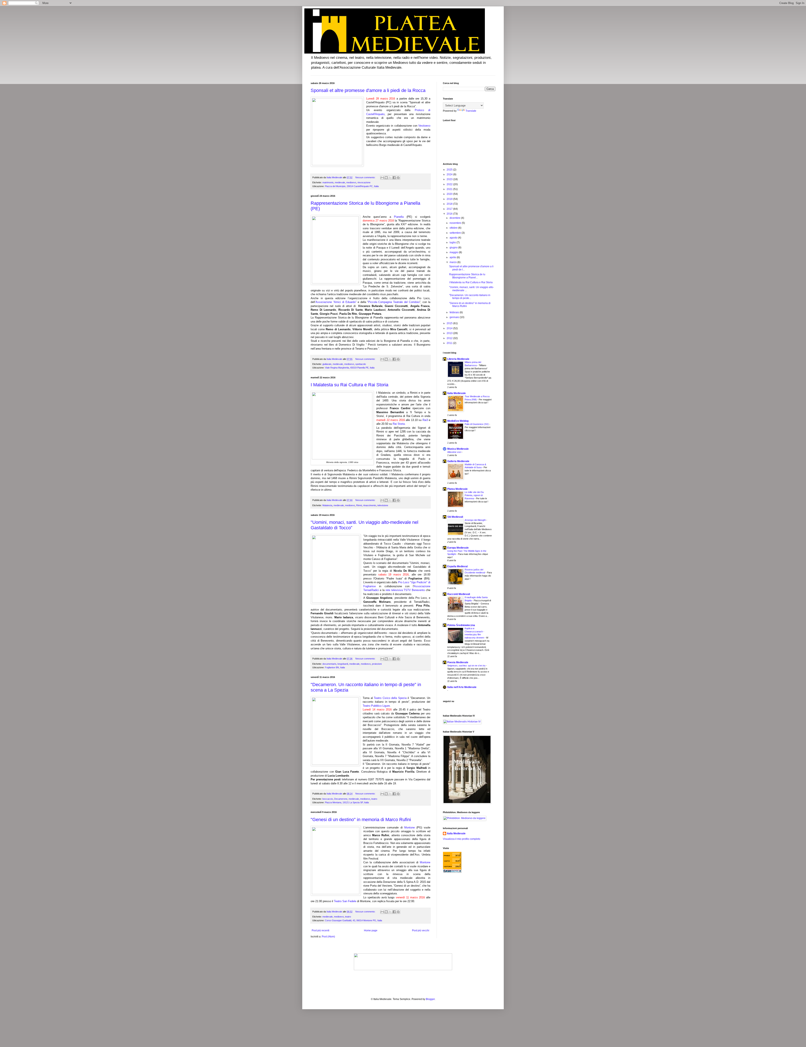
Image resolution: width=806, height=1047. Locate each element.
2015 (450, 323)
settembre (456, 232)
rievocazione (363, 182)
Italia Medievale (456, 393)
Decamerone (340, 799)
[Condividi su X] (390, 178)
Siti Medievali (455, 516)
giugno (454, 247)
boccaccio (327, 799)
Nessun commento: (365, 177)
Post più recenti (320, 930)
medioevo (351, 182)
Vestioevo (424, 125)
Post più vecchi (420, 930)
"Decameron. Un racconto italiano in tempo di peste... (469, 297)
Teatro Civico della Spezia (390, 698)
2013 (450, 333)
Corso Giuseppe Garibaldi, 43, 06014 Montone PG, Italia (353, 920)
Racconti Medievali (458, 594)
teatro (374, 799)
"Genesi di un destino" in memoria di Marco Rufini (361, 819)
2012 (450, 338)
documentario (329, 664)
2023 (450, 179)
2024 (450, 174)
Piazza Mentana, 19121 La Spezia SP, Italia (347, 802)
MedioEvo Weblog (457, 420)
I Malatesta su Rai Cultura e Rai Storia (349, 384)
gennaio (455, 317)
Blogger (430, 999)
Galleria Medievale (458, 461)
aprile (453, 257)
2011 (450, 343)
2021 (450, 189)
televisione (382, 505)
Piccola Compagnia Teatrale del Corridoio (394, 302)
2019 (450, 199)
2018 (450, 203)
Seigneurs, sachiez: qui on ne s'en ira (466, 665)
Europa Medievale (458, 547)
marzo (453, 262)
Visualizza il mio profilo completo (461, 838)
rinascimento (369, 505)
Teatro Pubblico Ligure (376, 705)
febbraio (455, 312)
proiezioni (377, 664)
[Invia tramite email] (382, 178)
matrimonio (328, 182)
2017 (450, 208)
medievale (340, 182)
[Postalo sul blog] (386, 178)
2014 (450, 328)
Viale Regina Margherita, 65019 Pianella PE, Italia (349, 367)
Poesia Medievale (457, 662)
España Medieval (457, 566)
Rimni (359, 505)
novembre (456, 222)
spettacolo (360, 364)
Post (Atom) (328, 936)
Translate (471, 110)
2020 (450, 194)
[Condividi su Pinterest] (398, 178)
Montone (409, 827)
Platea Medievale (457, 488)
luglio (453, 242)
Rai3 (425, 420)
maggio (454, 252)
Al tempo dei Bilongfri (475, 520)
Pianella (399, 216)
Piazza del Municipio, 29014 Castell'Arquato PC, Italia (352, 186)
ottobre (454, 227)
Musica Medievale (458, 448)
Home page (370, 930)
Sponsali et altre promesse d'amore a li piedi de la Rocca (368, 90)
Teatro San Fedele (345, 901)
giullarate (326, 364)
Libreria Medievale (458, 359)
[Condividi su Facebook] (394, 178)
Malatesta (327, 505)
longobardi (343, 664)
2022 (450, 184)
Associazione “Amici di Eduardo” (335, 302)
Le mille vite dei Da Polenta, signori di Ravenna (474, 495)
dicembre (455, 217)
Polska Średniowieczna (461, 625)
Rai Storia (399, 423)
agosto (454, 237)
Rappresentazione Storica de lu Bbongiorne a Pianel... (467, 276)
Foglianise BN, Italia (335, 667)
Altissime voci (454, 452)
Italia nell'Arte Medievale (461, 687)
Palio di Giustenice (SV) (477, 424)
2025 (450, 169)
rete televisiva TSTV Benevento (405, 590)
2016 (450, 213)
